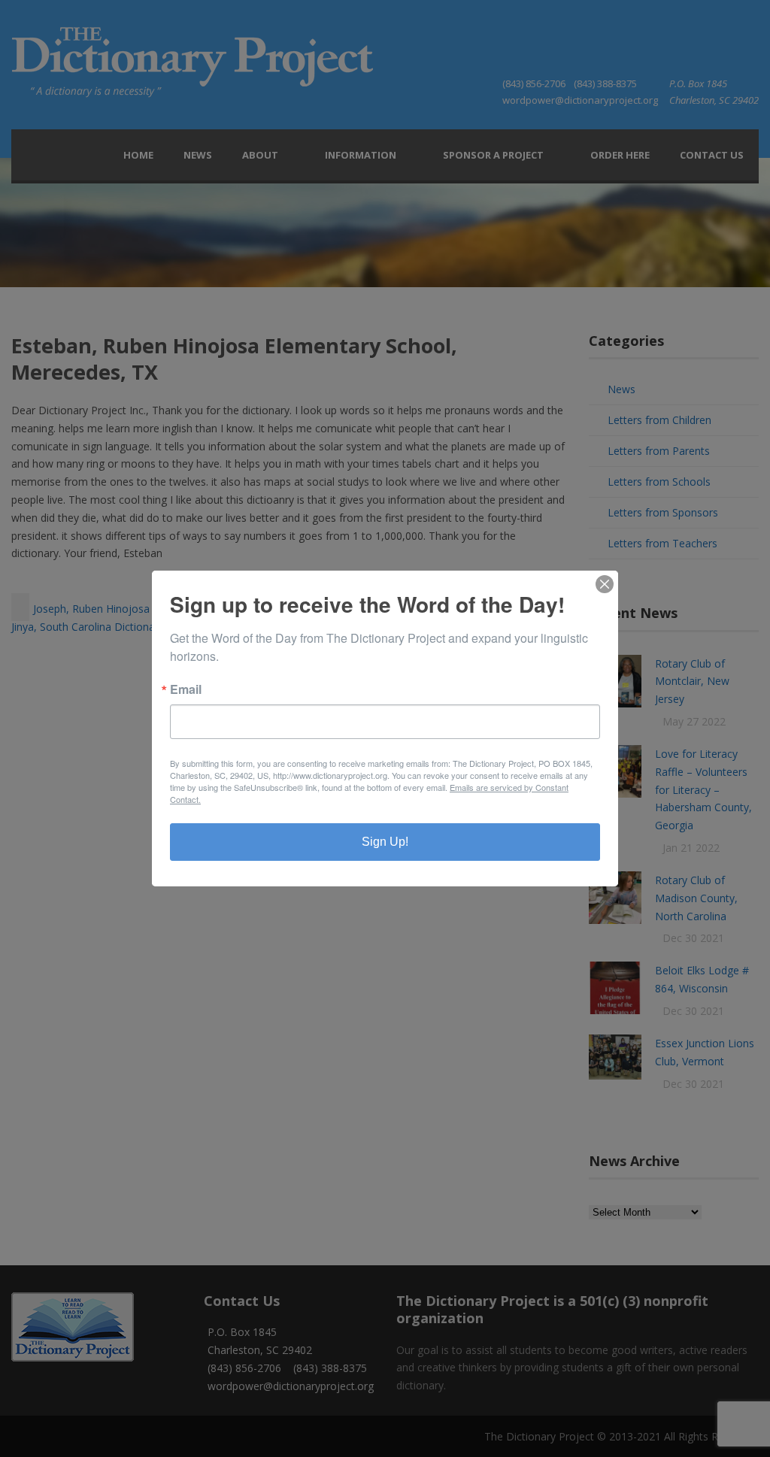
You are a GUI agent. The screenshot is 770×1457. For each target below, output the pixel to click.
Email (186, 689)
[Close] (605, 584)
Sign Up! (385, 841)
